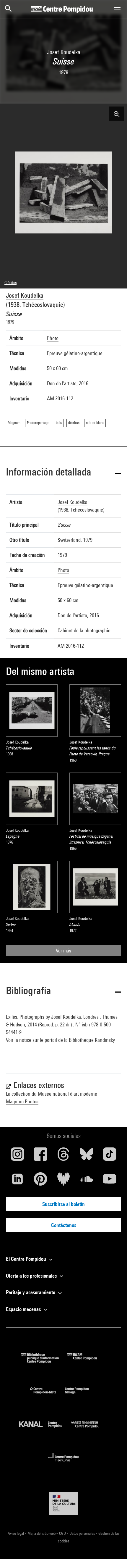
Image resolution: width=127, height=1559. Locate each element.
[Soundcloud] (86, 1181)
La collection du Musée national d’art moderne (51, 1094)
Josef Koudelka (24, 295)
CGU (63, 1533)
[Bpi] (44, 1361)
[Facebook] (40, 1156)
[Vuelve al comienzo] (113, 1545)
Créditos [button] (10, 282)
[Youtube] (109, 1181)
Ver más (63, 950)
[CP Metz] (47, 1395)
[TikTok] (109, 1156)
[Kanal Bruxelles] (45, 1429)
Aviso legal (16, 1533)
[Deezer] (63, 1181)
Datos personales (82, 1533)
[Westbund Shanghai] (89, 1429)
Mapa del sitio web (41, 1533)
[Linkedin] (17, 1181)
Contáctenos (63, 1225)
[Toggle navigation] (117, 9)
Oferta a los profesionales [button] (32, 1276)
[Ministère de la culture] (63, 1503)
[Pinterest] (40, 1181)
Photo (52, 338)
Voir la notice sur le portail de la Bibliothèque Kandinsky (60, 1040)
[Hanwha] (63, 1463)
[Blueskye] (86, 1156)
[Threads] (63, 1156)
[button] (63, 473)
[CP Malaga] (81, 1395)
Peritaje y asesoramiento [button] (31, 1292)
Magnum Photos (22, 1101)
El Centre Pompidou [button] (26, 1259)
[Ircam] (86, 1361)
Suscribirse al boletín (63, 1204)
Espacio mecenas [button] (24, 1309)
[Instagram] (17, 1156)
